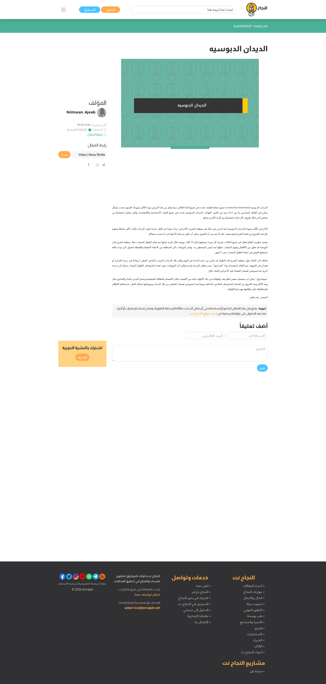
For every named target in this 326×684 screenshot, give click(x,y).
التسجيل (89, 10)
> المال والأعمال (253, 598)
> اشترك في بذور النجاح (194, 598)
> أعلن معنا (203, 586)
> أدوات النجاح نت (253, 652)
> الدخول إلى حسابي (197, 610)
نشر (262, 368)
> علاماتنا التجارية (199, 616)
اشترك (82, 357)
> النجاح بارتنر (201, 592)
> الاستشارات (256, 634)
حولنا (103, 583)
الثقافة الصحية (77, 129)
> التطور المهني (254, 610)
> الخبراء (259, 640)
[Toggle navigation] (63, 9)
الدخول (110, 10)
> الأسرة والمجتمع (252, 622)
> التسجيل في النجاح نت (194, 604)
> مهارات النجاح (253, 592)
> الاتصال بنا (203, 622)
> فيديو (260, 628)
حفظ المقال (95, 134)
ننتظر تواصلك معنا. (147, 594)
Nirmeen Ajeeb (80, 112)
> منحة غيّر (257, 671)
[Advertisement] (190, 173)
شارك (64, 154)
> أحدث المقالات (253, 586)
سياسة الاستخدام (67, 583)
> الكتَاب (259, 646)
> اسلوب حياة (255, 604)
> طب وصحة (255, 616)
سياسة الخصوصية (88, 583)
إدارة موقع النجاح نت (203, 313)
